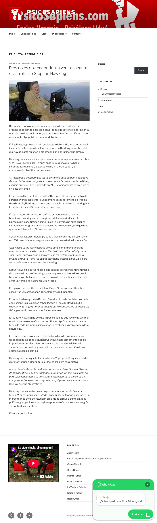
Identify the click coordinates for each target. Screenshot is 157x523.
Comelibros (72, 470)
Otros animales (105, 112)
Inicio (12, 33)
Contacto (77, 33)
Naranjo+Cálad (74, 493)
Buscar (101, 63)
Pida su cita (58, 33)
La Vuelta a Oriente (76, 487)
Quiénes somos (28, 33)
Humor (101, 106)
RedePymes (73, 498)
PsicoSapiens (51, 12)
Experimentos (105, 100)
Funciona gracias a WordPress (82, 515)
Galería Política (74, 481)
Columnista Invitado (111, 93)
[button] (147, 484)
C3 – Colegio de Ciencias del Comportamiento (89, 458)
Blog (44, 33)
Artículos (102, 89)
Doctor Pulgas (74, 475)
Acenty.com (73, 452)
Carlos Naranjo (74, 464)
